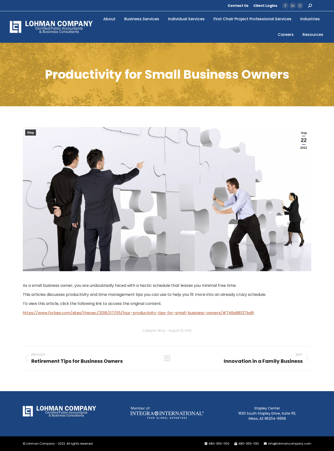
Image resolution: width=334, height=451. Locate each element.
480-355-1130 (248, 443)
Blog (30, 132)
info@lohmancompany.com (289, 443)
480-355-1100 (219, 443)
